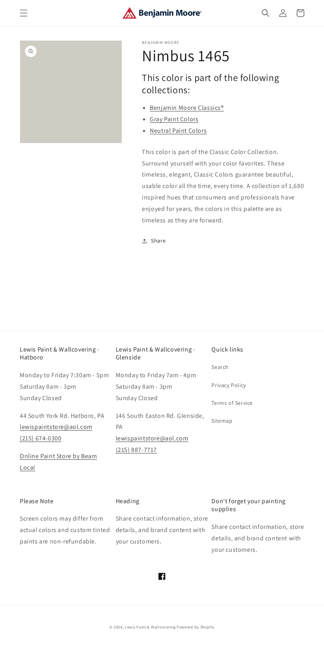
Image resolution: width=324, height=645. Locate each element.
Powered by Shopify (196, 627)
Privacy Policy (228, 385)
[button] (23, 13)
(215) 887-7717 (136, 450)
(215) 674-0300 (40, 438)
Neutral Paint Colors (178, 130)
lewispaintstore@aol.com (56, 427)
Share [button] (158, 240)
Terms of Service (232, 402)
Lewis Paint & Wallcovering (150, 627)
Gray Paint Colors (174, 119)
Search (220, 366)
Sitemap (221, 420)
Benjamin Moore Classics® (187, 107)
